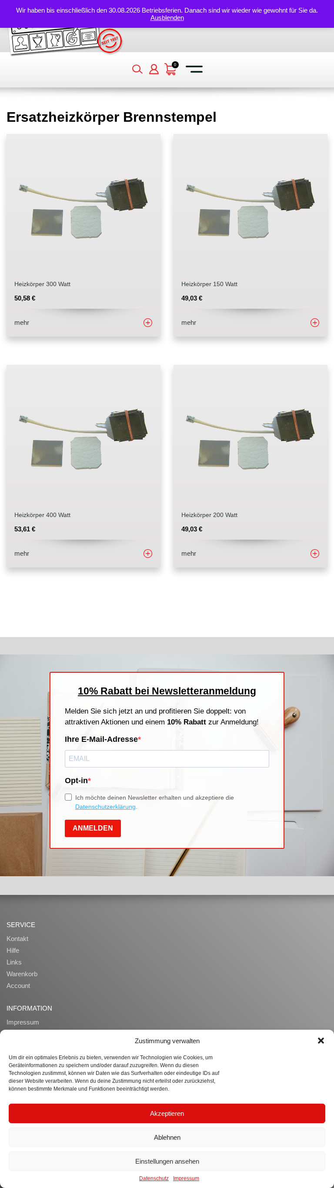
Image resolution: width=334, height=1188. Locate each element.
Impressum (186, 1178)
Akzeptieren (167, 1113)
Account (18, 985)
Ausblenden (167, 17)
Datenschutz (154, 1178)
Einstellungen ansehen (167, 1161)
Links (14, 962)
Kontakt (17, 938)
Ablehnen (167, 1137)
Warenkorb (22, 974)
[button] (321, 1040)
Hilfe (13, 950)
